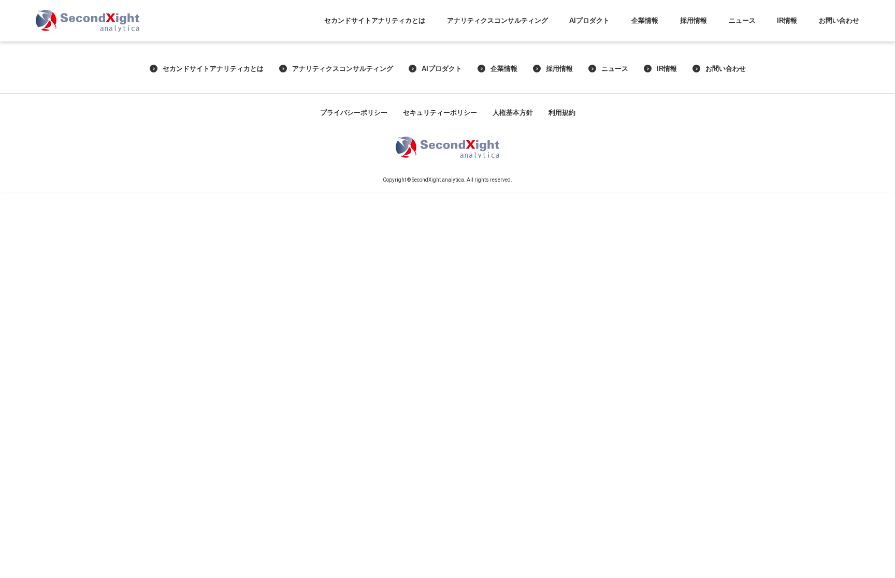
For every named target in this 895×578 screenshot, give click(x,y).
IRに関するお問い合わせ (839, 42)
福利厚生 (693, 96)
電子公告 (787, 96)
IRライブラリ (787, 60)
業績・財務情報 (787, 48)
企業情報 (644, 20)
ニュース (742, 20)
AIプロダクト (589, 20)
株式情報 (787, 72)
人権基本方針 (513, 112)
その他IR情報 (787, 84)
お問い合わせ (839, 20)
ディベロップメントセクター (693, 66)
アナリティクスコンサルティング (497, 20)
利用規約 (561, 112)
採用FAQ (693, 108)
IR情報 (787, 20)
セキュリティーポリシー (440, 112)
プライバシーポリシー (353, 112)
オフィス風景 (693, 84)
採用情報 (693, 20)
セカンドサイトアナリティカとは (374, 20)
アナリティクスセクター (693, 42)
